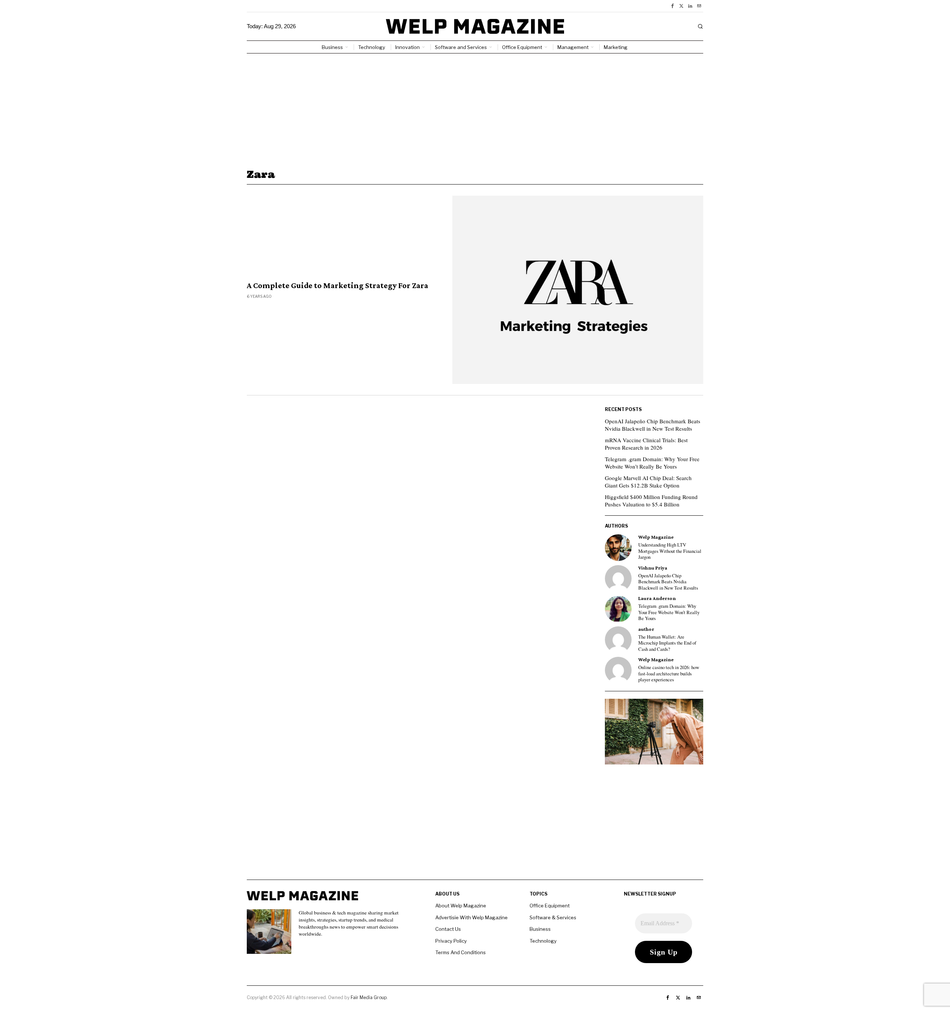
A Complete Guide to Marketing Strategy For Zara (337, 285)
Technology (543, 941)
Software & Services (553, 917)
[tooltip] (672, 6)
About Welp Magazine (460, 906)
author (646, 629)
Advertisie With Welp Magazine (471, 917)
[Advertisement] (475, 109)
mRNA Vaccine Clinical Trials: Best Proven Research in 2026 (646, 443)
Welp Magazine (656, 537)
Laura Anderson (657, 598)
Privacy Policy (451, 941)
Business (540, 929)
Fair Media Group (369, 997)
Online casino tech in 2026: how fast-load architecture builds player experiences (668, 674)
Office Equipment (550, 906)
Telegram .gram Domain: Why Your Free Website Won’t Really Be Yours (652, 462)
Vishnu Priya (652, 568)
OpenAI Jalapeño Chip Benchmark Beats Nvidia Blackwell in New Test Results (652, 424)
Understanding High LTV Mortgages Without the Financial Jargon (669, 551)
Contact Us (448, 929)
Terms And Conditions (460, 952)
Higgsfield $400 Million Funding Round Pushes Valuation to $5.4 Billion (651, 500)
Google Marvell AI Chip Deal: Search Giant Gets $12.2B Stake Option (648, 481)
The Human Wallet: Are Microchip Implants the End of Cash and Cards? (667, 643)
